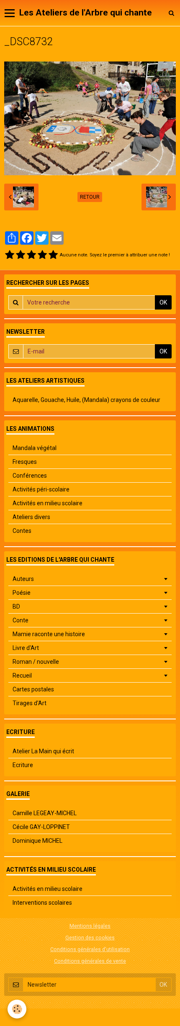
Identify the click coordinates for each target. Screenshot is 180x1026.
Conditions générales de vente (90, 961)
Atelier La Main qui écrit (43, 751)
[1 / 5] (9, 255)
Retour (90, 197)
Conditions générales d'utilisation (90, 949)
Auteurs (23, 579)
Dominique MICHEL (37, 840)
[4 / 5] (42, 255)
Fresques (25, 461)
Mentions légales (90, 926)
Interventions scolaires (42, 902)
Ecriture (23, 765)
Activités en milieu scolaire (47, 503)
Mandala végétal (35, 448)
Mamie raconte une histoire (49, 634)
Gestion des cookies (90, 937)
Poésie (22, 592)
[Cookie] (17, 1009)
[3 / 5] (31, 255)
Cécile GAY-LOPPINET (41, 827)
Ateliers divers (31, 517)
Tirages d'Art (29, 703)
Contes (22, 530)
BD (16, 606)
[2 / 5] (20, 255)
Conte (20, 620)
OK (163, 302)
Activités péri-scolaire (41, 489)
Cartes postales (33, 689)
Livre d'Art (26, 648)
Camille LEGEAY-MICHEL (45, 813)
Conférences (30, 475)
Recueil (22, 675)
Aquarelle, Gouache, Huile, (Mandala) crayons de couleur (86, 400)
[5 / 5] (53, 255)
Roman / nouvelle (36, 661)
